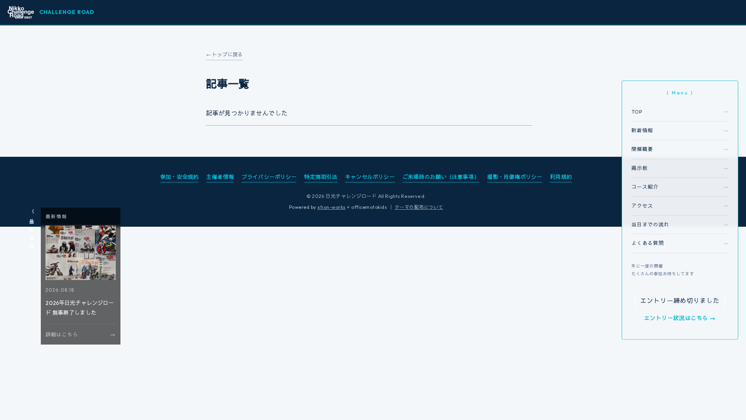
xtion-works (331, 207)
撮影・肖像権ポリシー (514, 176)
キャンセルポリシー (369, 176)
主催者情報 (220, 176)
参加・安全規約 (179, 176)
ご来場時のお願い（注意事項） (441, 176)
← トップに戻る (224, 54)
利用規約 (561, 176)
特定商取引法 (320, 176)
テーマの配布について (419, 207)
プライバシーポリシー (269, 176)
